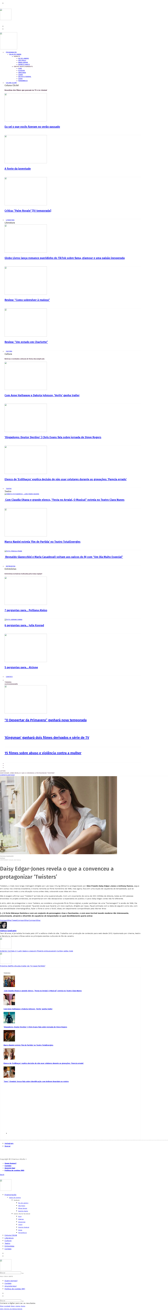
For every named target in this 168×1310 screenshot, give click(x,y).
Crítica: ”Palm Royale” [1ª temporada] (28, 210)
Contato (9, 676)
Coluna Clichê (11, 83)
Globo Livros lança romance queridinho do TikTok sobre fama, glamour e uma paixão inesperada (65, 258)
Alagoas (21, 70)
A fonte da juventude (18, 168)
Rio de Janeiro (23, 58)
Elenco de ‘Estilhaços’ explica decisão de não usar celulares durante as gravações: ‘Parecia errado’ (66, 479)
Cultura (9, 351)
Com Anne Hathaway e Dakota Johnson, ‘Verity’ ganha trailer (42, 395)
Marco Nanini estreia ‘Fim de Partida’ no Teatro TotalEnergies (42, 541)
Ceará (20, 74)
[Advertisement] (70, 1107)
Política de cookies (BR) (14, 1170)
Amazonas (22, 72)
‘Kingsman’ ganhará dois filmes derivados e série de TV (47, 737)
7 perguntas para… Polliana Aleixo (26, 610)
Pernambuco (23, 80)
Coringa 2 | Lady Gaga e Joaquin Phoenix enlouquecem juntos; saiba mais (36, 951)
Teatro (9, 488)
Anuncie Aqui (10, 1168)
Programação (11, 52)
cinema (17, 1306)
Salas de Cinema (15, 54)
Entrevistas (10, 566)
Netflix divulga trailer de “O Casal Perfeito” (22, 966)
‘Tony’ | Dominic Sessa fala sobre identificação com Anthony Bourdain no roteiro (36, 1081)
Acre (20, 68)
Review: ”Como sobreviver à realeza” (27, 300)
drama (23, 1306)
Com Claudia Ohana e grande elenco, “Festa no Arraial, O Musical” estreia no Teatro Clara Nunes (64, 499)
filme (2, 1306)
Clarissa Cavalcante (6, 856)
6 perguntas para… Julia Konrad (24, 625)
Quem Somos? (10, 1163)
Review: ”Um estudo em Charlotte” (26, 342)
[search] (23, 1273)
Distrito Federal (24, 76)
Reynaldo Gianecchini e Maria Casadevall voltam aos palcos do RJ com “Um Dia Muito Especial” (64, 557)
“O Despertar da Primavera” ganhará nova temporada (46, 720)
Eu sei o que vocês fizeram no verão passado (32, 126)
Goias (20, 78)
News (13, 1306)
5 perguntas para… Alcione (21, 667)
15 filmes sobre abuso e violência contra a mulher (43, 753)
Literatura (10, 220)
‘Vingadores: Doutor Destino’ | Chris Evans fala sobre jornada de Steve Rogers (53, 437)
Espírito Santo (24, 64)
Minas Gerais (23, 62)
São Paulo (22, 60)
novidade (7, 1306)
